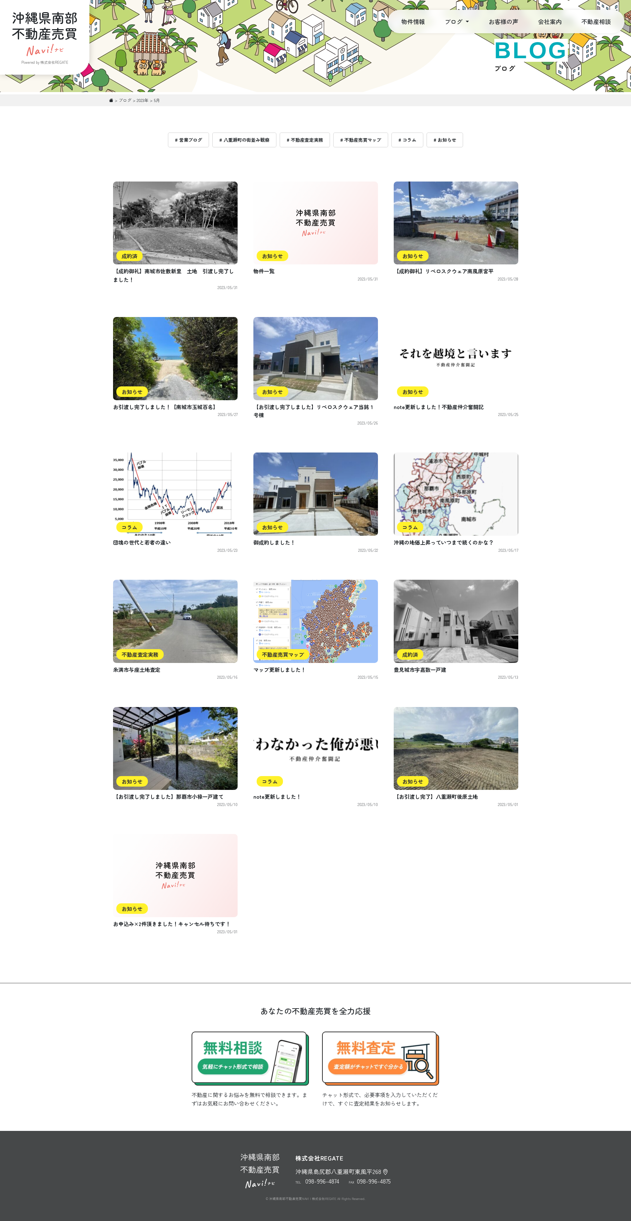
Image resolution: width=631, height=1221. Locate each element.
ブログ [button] (454, 21)
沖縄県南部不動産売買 (260, 1163)
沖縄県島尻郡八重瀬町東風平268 (338, 1171)
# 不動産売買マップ (360, 139)
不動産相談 (596, 21)
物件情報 (413, 21)
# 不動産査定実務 (305, 139)
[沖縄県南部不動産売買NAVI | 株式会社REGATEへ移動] (111, 100)
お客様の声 (503, 21)
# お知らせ (444, 139)
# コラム (407, 139)
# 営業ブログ (188, 139)
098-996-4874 (322, 1181)
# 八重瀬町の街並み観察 (244, 139)
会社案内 (550, 21)
